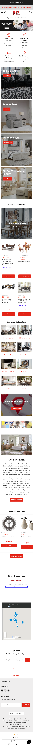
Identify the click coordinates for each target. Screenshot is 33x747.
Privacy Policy (17, 722)
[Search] (27, 660)
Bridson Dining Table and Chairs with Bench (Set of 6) (24, 301)
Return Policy (9, 722)
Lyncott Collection (16, 499)
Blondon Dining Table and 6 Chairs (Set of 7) (7, 301)
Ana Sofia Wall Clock (7, 537)
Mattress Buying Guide (15, 724)
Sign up (26, 705)
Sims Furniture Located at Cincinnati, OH (13, 726)
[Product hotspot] (11, 440)
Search (5, 719)
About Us (11, 719)
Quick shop (8, 272)
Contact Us (18, 719)
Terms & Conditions (7, 721)
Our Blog (28, 726)
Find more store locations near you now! (16, 587)
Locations (25, 719)
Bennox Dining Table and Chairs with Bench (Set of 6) (7, 262)
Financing (16, 721)
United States (15, 713)
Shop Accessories (16, 556)
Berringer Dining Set (24, 261)
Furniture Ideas (25, 721)
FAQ (24, 722)
